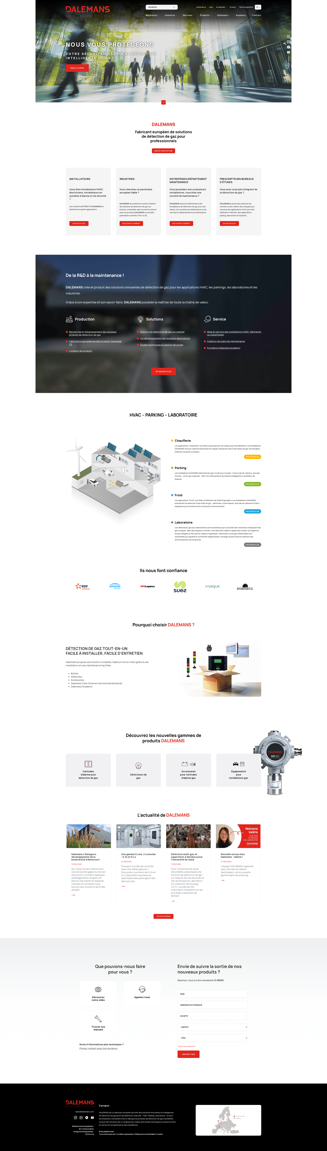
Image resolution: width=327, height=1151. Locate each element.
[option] (82, 587)
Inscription (188, 1054)
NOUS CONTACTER (163, 151)
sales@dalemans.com (84, 1111)
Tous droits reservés (107, 1134)
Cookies (159, 1134)
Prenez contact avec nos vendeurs (98, 1048)
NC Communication (86, 1129)
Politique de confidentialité (186, 1046)
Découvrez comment (131, 223)
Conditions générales (124, 1134)
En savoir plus (79, 223)
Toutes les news (163, 916)
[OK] (174, 7)
